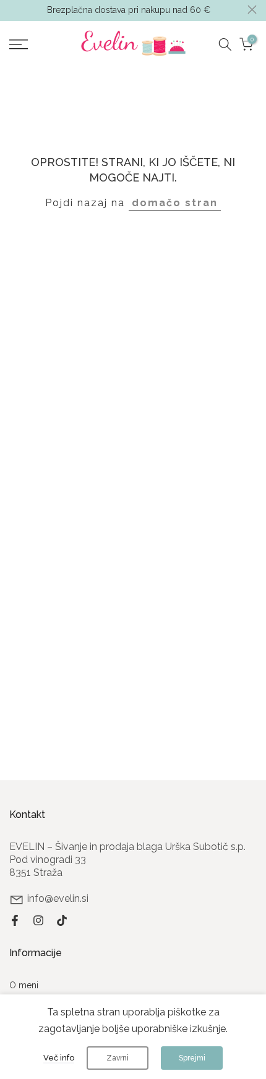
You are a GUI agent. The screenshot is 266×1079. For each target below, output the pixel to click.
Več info (58, 1057)
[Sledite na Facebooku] (14, 920)
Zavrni (117, 1058)
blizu (252, 9)
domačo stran (175, 203)
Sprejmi (192, 1058)
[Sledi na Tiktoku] (61, 920)
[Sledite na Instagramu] (38, 920)
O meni (23, 985)
